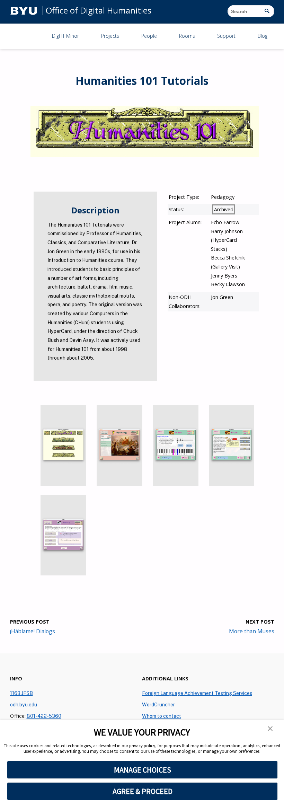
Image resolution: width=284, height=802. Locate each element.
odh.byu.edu (23, 704)
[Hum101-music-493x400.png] (175, 484)
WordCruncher (158, 704)
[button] (270, 729)
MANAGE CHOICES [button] (142, 770)
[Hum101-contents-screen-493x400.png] (63, 484)
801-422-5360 (44, 716)
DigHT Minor (65, 36)
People (149, 36)
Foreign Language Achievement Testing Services (197, 693)
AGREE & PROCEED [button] (142, 791)
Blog (262, 36)
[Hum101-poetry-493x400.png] (63, 573)
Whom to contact (161, 716)
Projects (110, 36)
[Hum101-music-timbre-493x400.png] (232, 484)
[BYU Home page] (24, 10)
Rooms (187, 36)
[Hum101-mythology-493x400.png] (119, 484)
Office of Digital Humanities (98, 10)
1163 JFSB (21, 693)
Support (226, 36)
